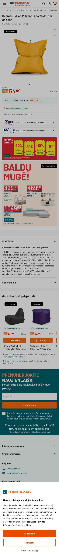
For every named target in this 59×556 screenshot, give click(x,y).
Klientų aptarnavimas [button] (13, 446)
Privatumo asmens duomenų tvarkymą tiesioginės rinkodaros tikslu (30, 414)
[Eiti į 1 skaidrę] (29, 84)
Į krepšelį (15, 340)
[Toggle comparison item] (55, 35)
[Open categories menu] (4, 3)
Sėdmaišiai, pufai (51, 10)
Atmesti (30, 542)
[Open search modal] (44, 3)
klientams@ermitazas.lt (17, 473)
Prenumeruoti (29, 405)
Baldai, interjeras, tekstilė (17, 10)
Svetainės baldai (36, 10)
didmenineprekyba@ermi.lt (14, 357)
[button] (29, 241)
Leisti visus (29, 533)
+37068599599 (13, 468)
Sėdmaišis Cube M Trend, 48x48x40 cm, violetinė (40, 347)
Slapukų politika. (24, 525)
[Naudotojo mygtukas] (49, 3)
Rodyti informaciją (29, 550)
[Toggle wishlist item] (55, 30)
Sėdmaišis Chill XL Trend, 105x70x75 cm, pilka (13, 347)
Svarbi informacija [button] (11, 453)
